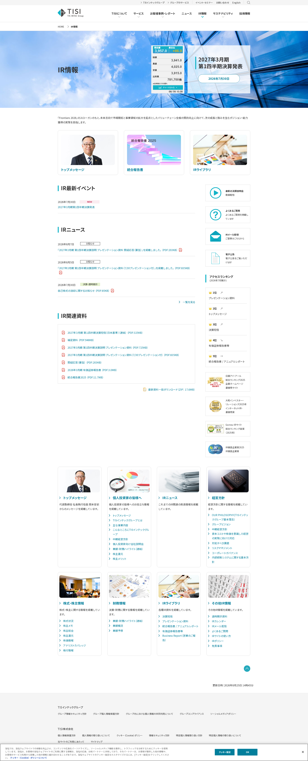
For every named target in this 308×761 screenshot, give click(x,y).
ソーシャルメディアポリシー (223, 713)
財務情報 (119, 603)
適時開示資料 (219, 616)
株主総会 (68, 631)
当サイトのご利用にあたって (71, 741)
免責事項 (217, 646)
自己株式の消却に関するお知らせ (84, 291)
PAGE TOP (247, 668)
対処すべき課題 (220, 543)
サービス (138, 13)
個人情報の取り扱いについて (96, 735)
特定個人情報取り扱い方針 (189, 735)
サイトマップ (97, 741)
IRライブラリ (171, 603)
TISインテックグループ (154, 2)
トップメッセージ (218, 314)
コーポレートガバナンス (225, 553)
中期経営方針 (120, 539)
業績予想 (118, 631)
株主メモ (68, 626)
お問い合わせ (222, 2)
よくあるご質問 (220, 631)
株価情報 (68, 640)
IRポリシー (218, 641)
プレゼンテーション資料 (222, 298)
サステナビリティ (223, 13)
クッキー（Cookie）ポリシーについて (28, 757)
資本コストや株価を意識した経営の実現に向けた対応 (230, 536)
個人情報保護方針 (67, 735)
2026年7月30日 (218, 78)
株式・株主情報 (73, 603)
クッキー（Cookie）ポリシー (129, 735)
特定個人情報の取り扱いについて (225, 735)
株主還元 (118, 554)
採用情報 (244, 13)
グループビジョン (221, 524)
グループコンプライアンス (192, 713)
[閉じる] (302, 751)
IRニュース (170, 497)
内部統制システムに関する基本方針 (230, 559)
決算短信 (214, 330)
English (236, 2)
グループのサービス (179, 2)
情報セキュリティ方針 (159, 735)
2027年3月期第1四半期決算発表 (76, 207)
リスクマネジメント (222, 548)
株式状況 (68, 621)
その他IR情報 (221, 603)
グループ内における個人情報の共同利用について (149, 713)
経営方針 (218, 497)
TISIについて (119, 13)
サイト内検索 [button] (248, 2)
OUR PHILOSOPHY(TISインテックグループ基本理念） (230, 517)
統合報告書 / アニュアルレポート (227, 361)
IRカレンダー (219, 621)
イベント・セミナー (204, 2)
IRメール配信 (219, 626)
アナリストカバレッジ (74, 645)
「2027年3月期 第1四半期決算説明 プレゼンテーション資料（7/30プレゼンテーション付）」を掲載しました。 (124, 268)
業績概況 (118, 626)
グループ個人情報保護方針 (106, 713)
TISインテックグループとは (127, 520)
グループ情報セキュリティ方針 (72, 713)
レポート (170, 13)
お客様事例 (157, 13)
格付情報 (68, 650)
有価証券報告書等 (219, 345)
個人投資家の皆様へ (127, 497)
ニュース (187, 13)
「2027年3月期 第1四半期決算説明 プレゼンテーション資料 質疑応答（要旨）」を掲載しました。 (118, 250)
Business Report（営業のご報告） (178, 638)
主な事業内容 (120, 525)
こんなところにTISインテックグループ (131, 532)
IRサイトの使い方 (221, 636)
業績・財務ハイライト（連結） (128, 549)
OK (247, 752)
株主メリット (119, 559)
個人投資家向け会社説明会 (128, 544)
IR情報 (202, 13)
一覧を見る (189, 302)
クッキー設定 (225, 752)
